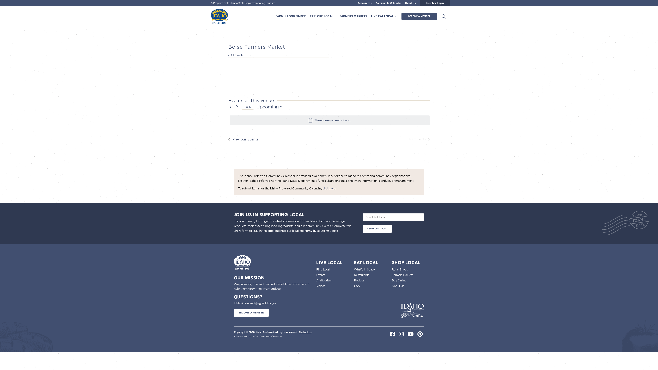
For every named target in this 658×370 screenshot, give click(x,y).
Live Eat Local (382, 16)
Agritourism (324, 280)
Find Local (323, 269)
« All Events (235, 55)
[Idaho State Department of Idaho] (412, 310)
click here (329, 188)
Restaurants (361, 275)
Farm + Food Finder (291, 16)
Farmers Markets (353, 16)
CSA (357, 286)
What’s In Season (365, 269)
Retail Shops (400, 269)
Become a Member (419, 16)
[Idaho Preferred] (219, 16)
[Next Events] (237, 107)
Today (247, 106)
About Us (410, 3)
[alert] (330, 120)
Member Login (435, 3)
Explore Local (322, 16)
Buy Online (399, 280)
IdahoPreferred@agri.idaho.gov (255, 303)
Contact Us (305, 332)
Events (320, 275)
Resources (364, 3)
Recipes (359, 280)
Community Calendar (388, 3)
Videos (320, 286)
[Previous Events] (230, 107)
